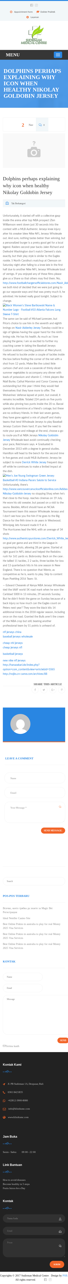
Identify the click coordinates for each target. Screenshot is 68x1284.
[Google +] (52, 689)
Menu (13, 54)
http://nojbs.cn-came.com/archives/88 (25, 674)
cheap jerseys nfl (12, 647)
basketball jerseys (13, 654)
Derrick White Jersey (34, 462)
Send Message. (53, 830)
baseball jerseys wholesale (18, 636)
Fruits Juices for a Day (14, 1188)
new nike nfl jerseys (14, 660)
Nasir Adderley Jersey (27, 328)
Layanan (35, 17)
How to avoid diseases (14, 1180)
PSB (65, 1275)
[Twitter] (43, 689)
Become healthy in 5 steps (16, 1184)
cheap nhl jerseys (13, 643)
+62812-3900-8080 (18, 1100)
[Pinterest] (61, 689)
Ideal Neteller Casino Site (16, 918)
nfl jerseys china (12, 632)
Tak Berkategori (18, 203)
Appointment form (23, 12)
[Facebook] (35, 689)
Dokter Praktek (47, 12)
